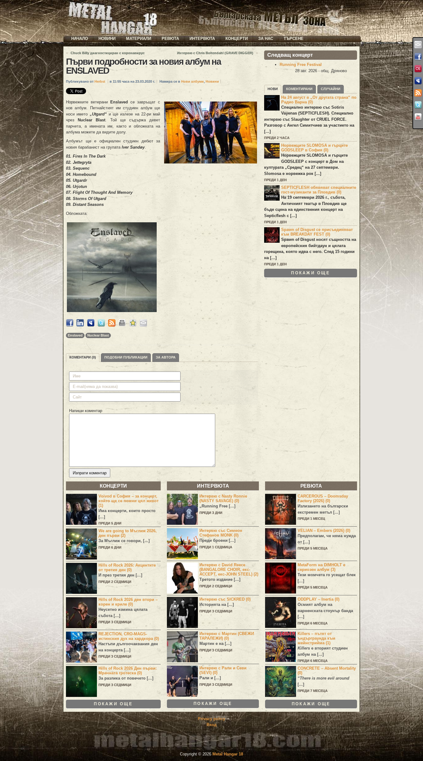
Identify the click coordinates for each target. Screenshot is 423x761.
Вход (211, 724)
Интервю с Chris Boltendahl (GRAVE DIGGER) (215, 53)
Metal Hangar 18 (227, 754)
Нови (273, 89)
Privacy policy (211, 718)
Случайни (330, 89)
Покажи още (310, 273)
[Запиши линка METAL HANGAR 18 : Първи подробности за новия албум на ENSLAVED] (133, 325)
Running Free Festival (301, 64)
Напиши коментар (85, 410)
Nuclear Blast (98, 335)
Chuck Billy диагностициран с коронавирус (108, 53)
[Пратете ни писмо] (418, 44)
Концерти (236, 38)
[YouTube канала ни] (418, 117)
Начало (79, 38)
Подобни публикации (125, 357)
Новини (107, 38)
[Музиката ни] (418, 68)
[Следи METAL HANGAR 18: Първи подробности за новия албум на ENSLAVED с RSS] (112, 325)
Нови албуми (192, 81)
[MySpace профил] (418, 81)
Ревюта (170, 38)
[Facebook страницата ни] (418, 56)
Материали (138, 38)
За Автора (166, 357)
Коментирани (299, 89)
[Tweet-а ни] (418, 105)
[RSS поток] (418, 93)
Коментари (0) (82, 357)
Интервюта (202, 38)
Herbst (99, 81)
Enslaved (75, 335)
